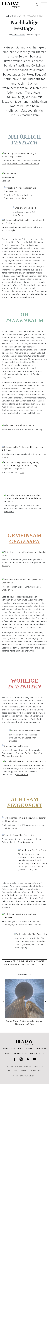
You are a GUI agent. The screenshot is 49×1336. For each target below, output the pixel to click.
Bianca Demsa (18, 34)
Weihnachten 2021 (15, 965)
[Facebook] (14, 1059)
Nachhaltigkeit (35, 961)
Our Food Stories (38, 863)
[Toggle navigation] (44, 4)
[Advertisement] (24, 1112)
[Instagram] (21, 1059)
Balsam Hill (9, 511)
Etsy (8, 181)
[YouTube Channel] (34, 1059)
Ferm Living (27, 842)
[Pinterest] (28, 1059)
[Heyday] (11, 5)
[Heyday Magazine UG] (24, 1042)
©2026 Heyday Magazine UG (24, 1076)
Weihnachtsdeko (37, 965)
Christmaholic (11, 828)
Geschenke (18, 961)
